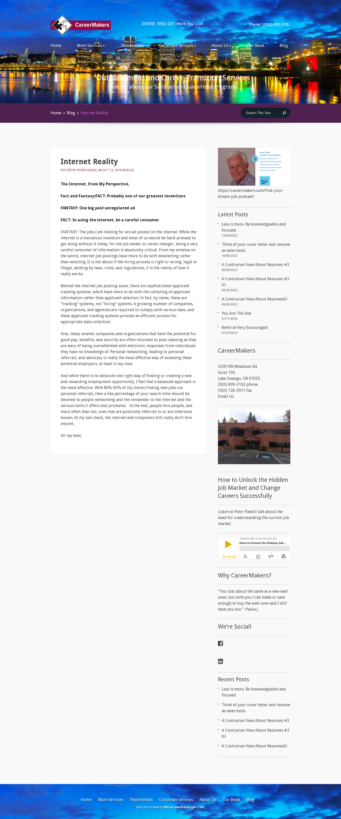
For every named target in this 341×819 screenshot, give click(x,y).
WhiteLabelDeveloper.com (184, 807)
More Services (89, 45)
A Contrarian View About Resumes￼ (254, 299)
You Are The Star (237, 313)
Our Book (255, 45)
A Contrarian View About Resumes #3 (255, 264)
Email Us (226, 396)
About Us (219, 45)
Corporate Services (176, 45)
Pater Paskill (87, 170)
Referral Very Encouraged (245, 327)
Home (56, 45)
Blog (284, 45)
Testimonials (132, 45)
